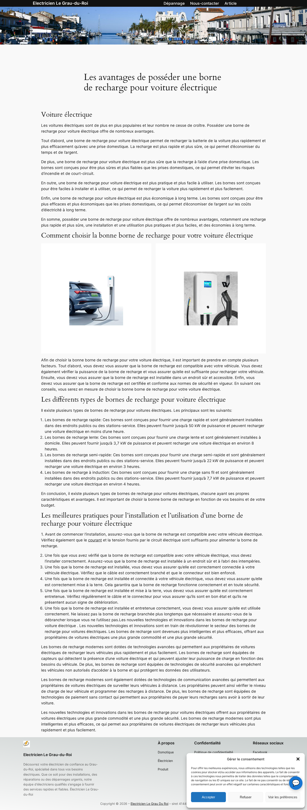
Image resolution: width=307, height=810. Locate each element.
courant (95, 540)
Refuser (245, 797)
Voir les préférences (282, 797)
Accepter (208, 797)
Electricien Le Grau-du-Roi (60, 3)
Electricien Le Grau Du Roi (149, 804)
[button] (298, 759)
